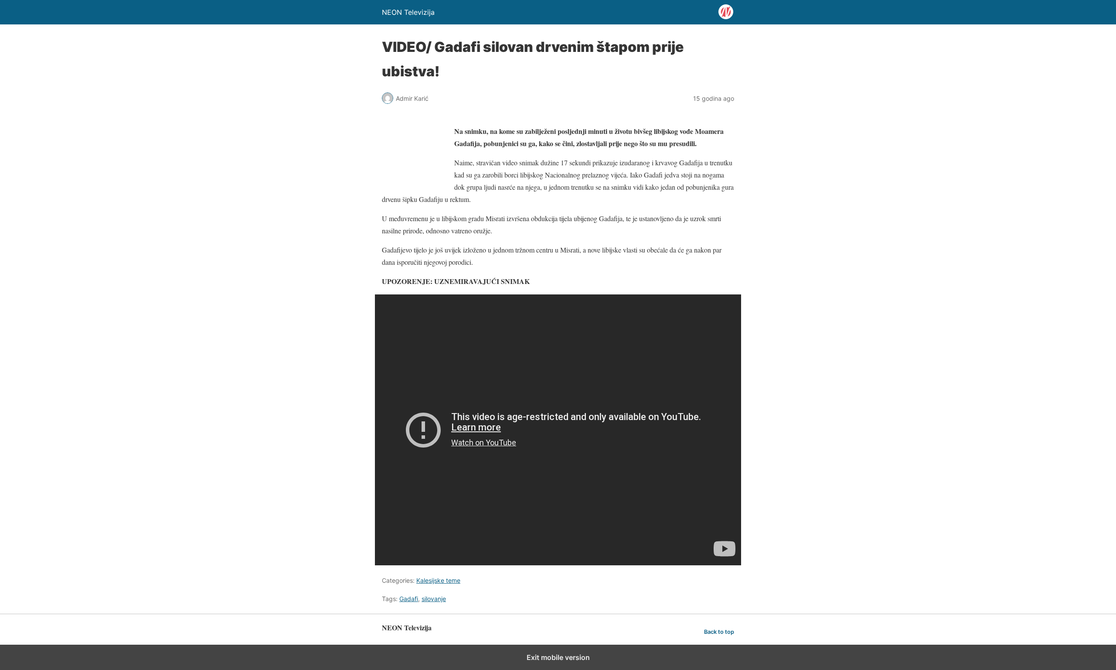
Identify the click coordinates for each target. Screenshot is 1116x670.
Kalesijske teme (438, 580)
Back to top (719, 632)
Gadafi (408, 598)
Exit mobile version (558, 657)
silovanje (434, 598)
